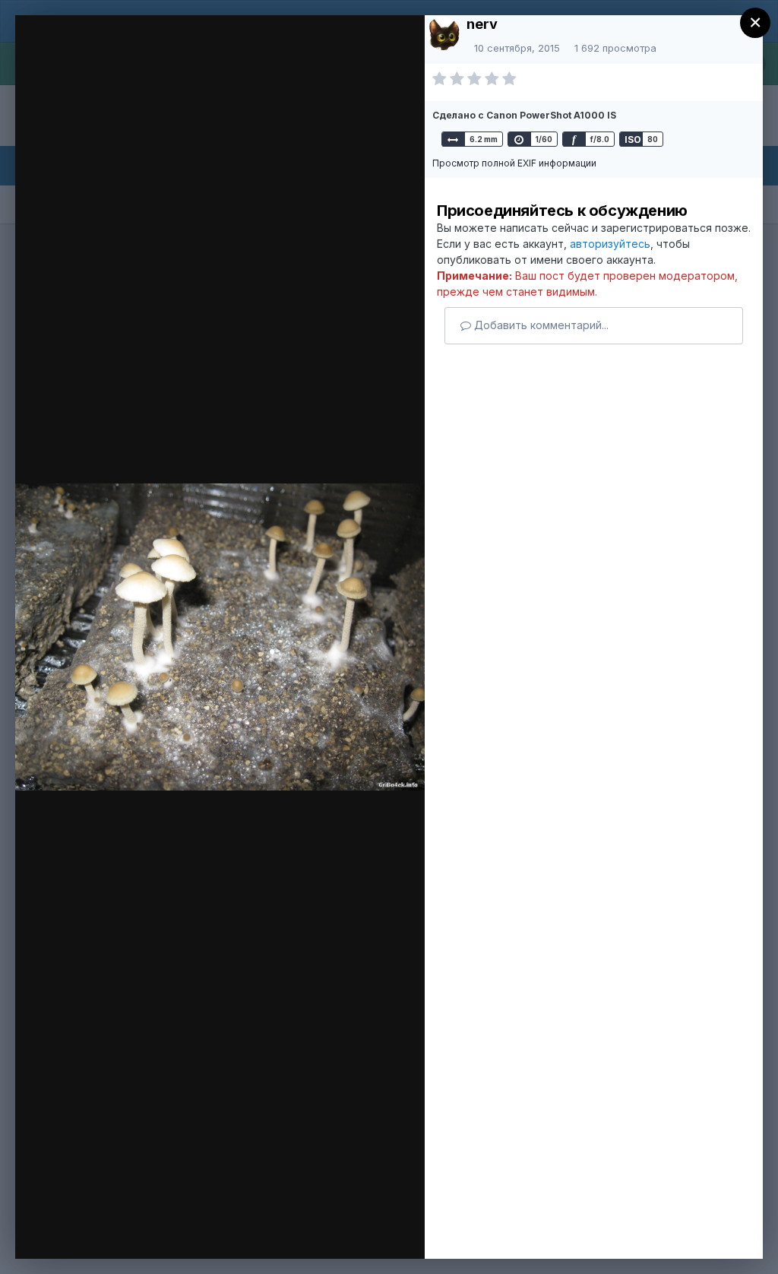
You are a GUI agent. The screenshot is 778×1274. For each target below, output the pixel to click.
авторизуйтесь (610, 243)
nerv (482, 24)
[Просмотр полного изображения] (391, 50)
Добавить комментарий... (540, 324)
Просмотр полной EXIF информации (514, 163)
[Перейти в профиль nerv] (443, 33)
